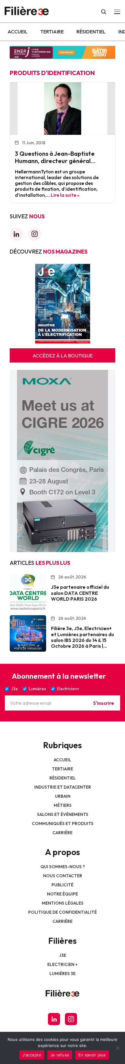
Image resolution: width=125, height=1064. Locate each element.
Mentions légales (62, 903)
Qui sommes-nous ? (62, 866)
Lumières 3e (62, 973)
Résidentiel (91, 32)
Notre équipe (62, 894)
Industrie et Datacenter (62, 787)
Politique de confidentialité (62, 912)
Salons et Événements (62, 814)
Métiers (63, 805)
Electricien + (62, 964)
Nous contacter (62, 875)
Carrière (62, 832)
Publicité (62, 885)
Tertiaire (52, 32)
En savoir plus (92, 1054)
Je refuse (59, 1054)
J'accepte (31, 1054)
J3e (62, 955)
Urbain (62, 796)
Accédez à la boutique (62, 356)
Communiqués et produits (62, 823)
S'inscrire (103, 703)
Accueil (18, 32)
